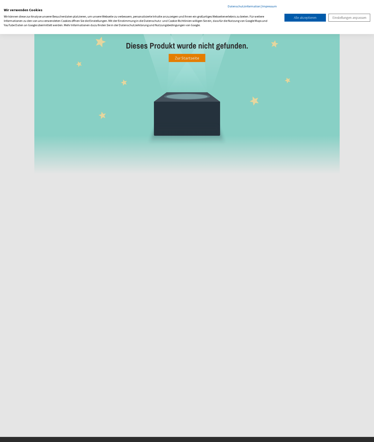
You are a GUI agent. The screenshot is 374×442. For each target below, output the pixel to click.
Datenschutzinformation (244, 6)
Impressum (269, 6)
